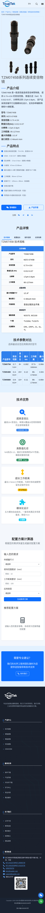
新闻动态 (8, 826)
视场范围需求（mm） (13, 569)
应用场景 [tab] (38, 237)
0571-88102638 (10, 865)
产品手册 (34, 207)
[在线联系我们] (40, 895)
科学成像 (8, 729)
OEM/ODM (8, 749)
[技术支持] (40, 901)
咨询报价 (13, 207)
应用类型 (8, 589)
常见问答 (8, 792)
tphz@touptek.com (12, 871)
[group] (14, 67)
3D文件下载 (8, 782)
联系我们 (23, 674)
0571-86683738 (20, 863)
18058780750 (10, 868)
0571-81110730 (10, 863)
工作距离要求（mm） (13, 579)
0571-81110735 (20, 865)
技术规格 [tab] (7, 237)
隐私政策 (8, 841)
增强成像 (8, 734)
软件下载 (8, 772)
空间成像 (8, 744)
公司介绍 (8, 821)
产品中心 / (8, 12)
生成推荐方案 (22, 599)
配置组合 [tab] (17, 237)
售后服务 (8, 797)
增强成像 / (15, 12)
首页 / (3, 12)
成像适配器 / (23, 12)
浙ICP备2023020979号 (22, 908)
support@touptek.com (13, 874)
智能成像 (8, 739)
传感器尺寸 (9, 560)
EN (29, 4)
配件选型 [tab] (28, 237)
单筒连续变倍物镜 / (34, 12)
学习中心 (8, 787)
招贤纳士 (8, 836)
